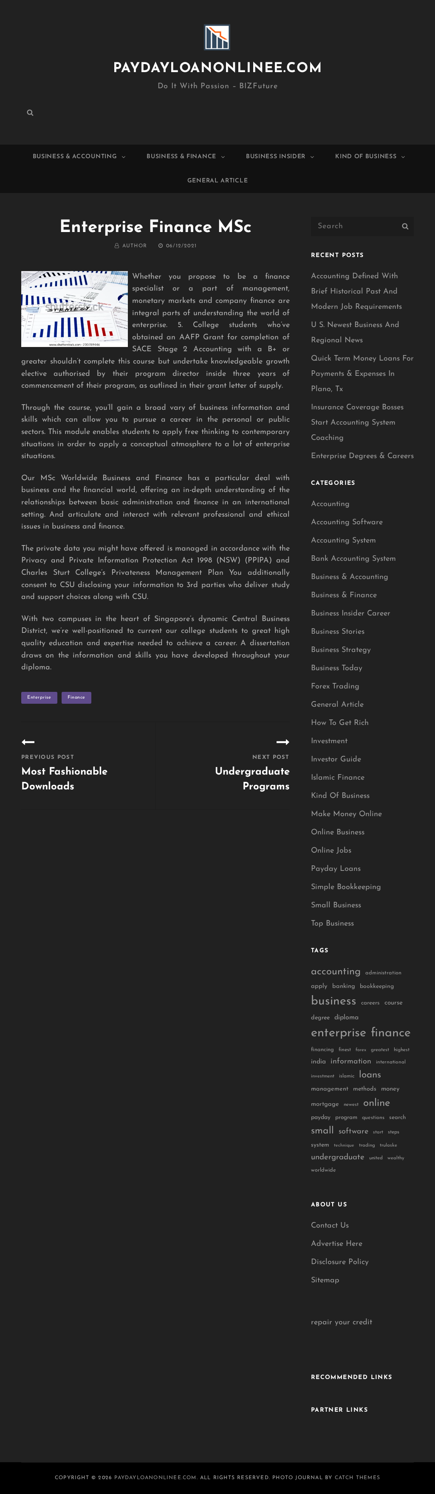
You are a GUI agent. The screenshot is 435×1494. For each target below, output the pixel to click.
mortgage (325, 1104)
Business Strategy (341, 650)
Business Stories (337, 632)
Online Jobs (331, 851)
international (391, 1062)
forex (361, 1050)
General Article (217, 181)
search (397, 1117)
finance (76, 697)
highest (402, 1049)
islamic (346, 1076)
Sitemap (325, 1280)
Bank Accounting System (353, 559)
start (378, 1132)
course (393, 1003)
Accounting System (343, 541)
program (346, 1117)
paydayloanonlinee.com (217, 69)
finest (345, 1049)
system (320, 1145)
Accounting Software (347, 522)
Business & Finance (181, 157)
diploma (346, 1017)
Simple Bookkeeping (346, 887)
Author (134, 246)
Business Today (336, 668)
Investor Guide (336, 760)
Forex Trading (335, 687)
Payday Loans (336, 869)
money (390, 1089)
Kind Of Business (365, 157)
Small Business (336, 905)
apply (319, 986)
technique (344, 1145)
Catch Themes (357, 1477)
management (329, 1089)
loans (370, 1075)
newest (351, 1104)
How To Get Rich (340, 723)
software (353, 1131)
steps (393, 1132)
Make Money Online (346, 814)
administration (383, 973)
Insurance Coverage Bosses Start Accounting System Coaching (357, 423)
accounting (336, 972)
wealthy (395, 1158)
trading (367, 1145)
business (333, 1001)
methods (364, 1089)
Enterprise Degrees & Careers (362, 456)
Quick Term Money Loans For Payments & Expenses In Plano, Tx (362, 374)
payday (320, 1117)
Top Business (332, 924)
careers (370, 1003)
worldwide (323, 1170)
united (376, 1158)
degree (320, 1018)
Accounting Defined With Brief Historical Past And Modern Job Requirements (356, 292)
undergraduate (337, 1157)
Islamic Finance (337, 778)
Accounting (330, 504)
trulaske (388, 1145)
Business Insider (275, 157)
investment (322, 1076)
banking (343, 986)
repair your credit (341, 1322)
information (350, 1062)
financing (322, 1049)
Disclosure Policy (340, 1262)
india (318, 1061)
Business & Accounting (75, 157)
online (376, 1103)
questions (373, 1117)
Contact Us (330, 1226)
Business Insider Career (350, 614)
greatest (380, 1049)
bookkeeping (377, 986)
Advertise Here (336, 1244)
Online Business (337, 833)
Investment (329, 741)
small (322, 1131)
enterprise (39, 697)
